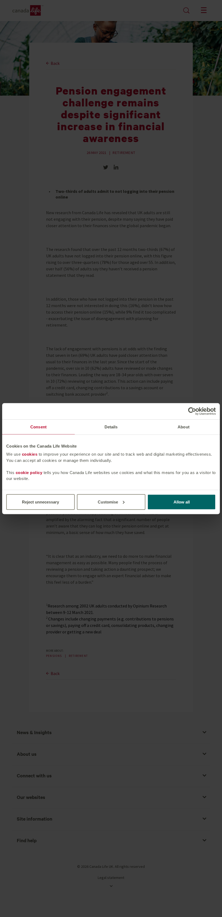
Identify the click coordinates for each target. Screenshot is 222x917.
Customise (108, 501)
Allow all (182, 501)
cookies (30, 454)
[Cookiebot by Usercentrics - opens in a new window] (192, 411)
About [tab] (184, 426)
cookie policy (29, 472)
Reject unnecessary (40, 501)
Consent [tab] (38, 426)
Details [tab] (111, 426)
